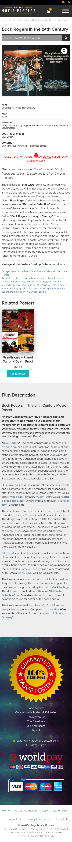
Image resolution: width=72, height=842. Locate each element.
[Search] (66, 37)
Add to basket (18, 374)
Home (5, 20)
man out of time (35, 284)
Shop (13, 20)
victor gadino (39, 291)
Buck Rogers (11, 443)
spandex (51, 288)
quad (22, 288)
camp (12, 281)
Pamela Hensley (10, 288)
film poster (32, 281)
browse (46, 156)
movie (48, 284)
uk (30, 291)
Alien (40, 496)
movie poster (60, 284)
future (42, 281)
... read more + (59, 264)
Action (17, 271)
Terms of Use (14, 819)
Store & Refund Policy (54, 810)
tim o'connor (21, 291)
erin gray (20, 281)
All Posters (39, 271)
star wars (62, 288)
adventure (34, 278)
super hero (7, 291)
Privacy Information (38, 819)
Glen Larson (14, 531)
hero (23, 284)
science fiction (38, 288)
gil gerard (51, 281)
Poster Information (25, 810)
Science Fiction (53, 271)
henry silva (14, 284)
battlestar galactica (51, 278)
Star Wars (56, 454)
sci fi (28, 288)
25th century (14, 278)
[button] (64, 51)
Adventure (24, 20)
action (25, 278)
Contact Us (61, 819)
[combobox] (32, 37)
